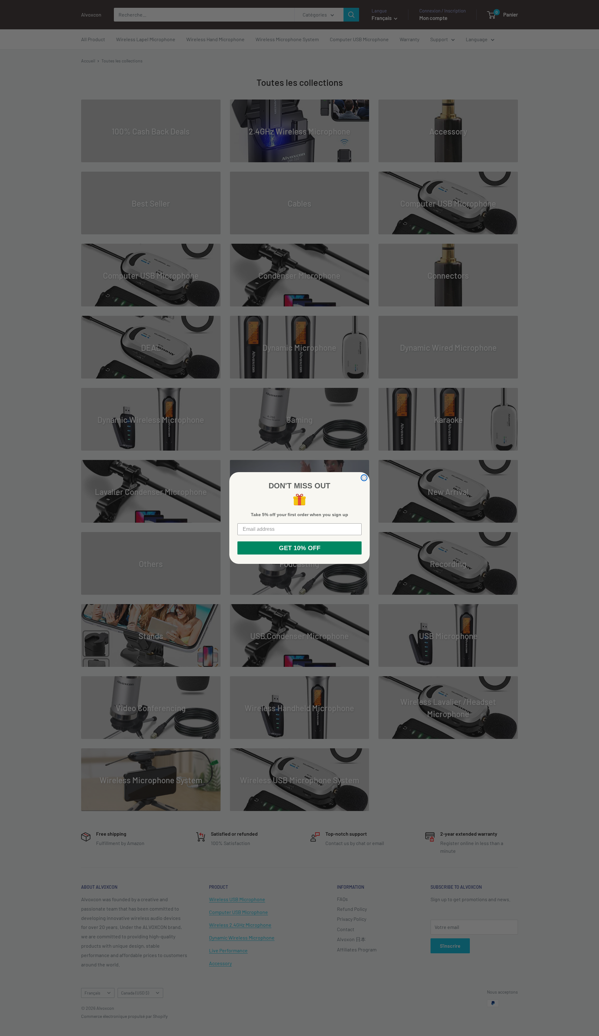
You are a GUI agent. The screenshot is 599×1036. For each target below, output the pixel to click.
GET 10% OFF (299, 548)
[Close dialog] (364, 478)
